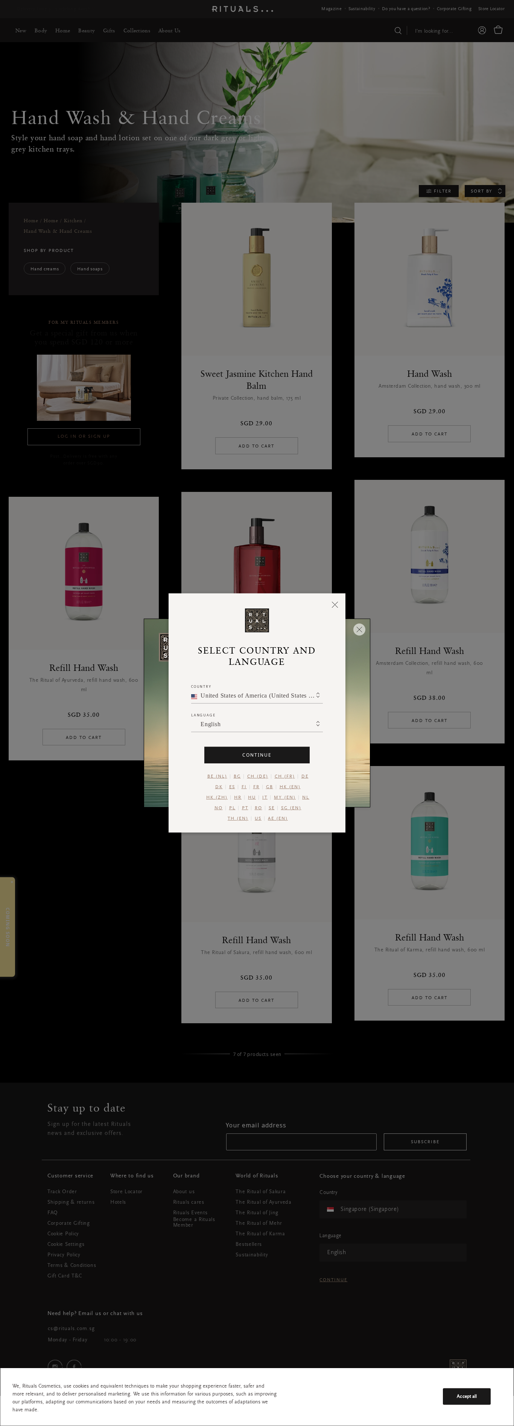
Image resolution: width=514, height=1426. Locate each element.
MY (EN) (285, 797)
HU (252, 797)
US (258, 818)
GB (269, 787)
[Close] (335, 604)
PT (245, 808)
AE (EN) (278, 818)
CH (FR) (285, 776)
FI (244, 787)
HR (238, 797)
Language (203, 715)
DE (305, 776)
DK (219, 787)
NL (305, 797)
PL (232, 808)
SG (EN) (291, 808)
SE (272, 808)
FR (256, 787)
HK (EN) (290, 787)
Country (201, 686)
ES (232, 787)
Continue (257, 755)
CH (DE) (257, 776)
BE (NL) (217, 776)
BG (237, 776)
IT (265, 797)
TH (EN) (238, 818)
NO (218, 808)
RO (258, 808)
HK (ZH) (217, 797)
